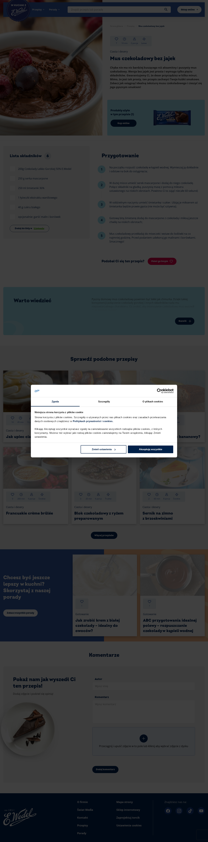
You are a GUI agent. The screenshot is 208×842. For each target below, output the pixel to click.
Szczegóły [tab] (104, 401)
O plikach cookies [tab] (153, 401)
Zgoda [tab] (55, 401)
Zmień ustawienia (102, 449)
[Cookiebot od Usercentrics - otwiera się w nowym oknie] (159, 390)
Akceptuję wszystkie (150, 449)
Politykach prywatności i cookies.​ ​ (93, 421)
